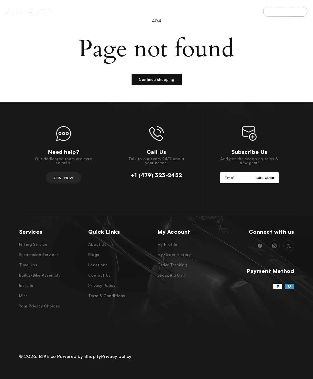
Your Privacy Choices (39, 306)
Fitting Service (33, 244)
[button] (81, 11)
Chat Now (63, 178)
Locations (98, 264)
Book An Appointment (285, 11)
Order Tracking (172, 264)
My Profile (167, 244)
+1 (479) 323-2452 (156, 175)
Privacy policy (116, 356)
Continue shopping (156, 79)
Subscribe (265, 178)
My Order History (174, 254)
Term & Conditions (106, 295)
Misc (23, 295)
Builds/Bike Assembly (40, 275)
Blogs (93, 254)
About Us (97, 244)
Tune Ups (28, 264)
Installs (26, 285)
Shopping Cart (171, 275)
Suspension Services (39, 254)
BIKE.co (47, 356)
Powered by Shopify (79, 356)
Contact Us (99, 275)
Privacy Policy (101, 285)
